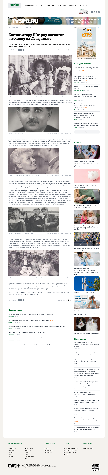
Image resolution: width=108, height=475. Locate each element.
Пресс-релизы (29, 457)
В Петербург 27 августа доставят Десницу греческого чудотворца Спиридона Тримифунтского (84, 115)
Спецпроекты (21, 12)
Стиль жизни (77, 82)
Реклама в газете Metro (70, 448)
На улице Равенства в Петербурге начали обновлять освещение (28, 320)
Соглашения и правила (70, 452)
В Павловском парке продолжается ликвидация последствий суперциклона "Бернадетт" (35, 344)
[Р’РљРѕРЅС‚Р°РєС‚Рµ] (66, 50)
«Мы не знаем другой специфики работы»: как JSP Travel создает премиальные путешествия (86, 410)
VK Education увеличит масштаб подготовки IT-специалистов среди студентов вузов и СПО (86, 361)
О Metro (82, 5)
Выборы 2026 (39, 12)
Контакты (66, 454)
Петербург (39, 5)
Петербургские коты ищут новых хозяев (86, 333)
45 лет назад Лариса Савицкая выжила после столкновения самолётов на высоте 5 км (86, 69)
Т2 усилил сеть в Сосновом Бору (84, 292)
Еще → (87, 132)
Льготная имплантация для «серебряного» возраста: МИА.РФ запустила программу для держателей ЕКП (86, 271)
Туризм (27, 452)
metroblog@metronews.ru (50, 466)
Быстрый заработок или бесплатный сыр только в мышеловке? (85, 206)
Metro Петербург (87, 448)
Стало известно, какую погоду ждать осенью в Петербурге (26, 338)
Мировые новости (78, 90)
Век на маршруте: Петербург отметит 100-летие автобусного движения (30, 314)
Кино (26, 459)
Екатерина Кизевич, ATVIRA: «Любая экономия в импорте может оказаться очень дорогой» (86, 344)
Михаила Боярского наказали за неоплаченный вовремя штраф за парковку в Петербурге (36, 326)
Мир (53, 5)
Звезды (30, 12)
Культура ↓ (73, 5)
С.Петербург (29, 28)
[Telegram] (71, 50)
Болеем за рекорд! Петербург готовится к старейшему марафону (86, 249)
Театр (75, 100)
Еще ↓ (88, 5)
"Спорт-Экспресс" (33, 468)
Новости (76, 119)
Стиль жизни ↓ (62, 5)
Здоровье (28, 450)
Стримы (12, 12)
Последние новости (82, 64)
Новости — (23, 28)
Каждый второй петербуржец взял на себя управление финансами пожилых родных (86, 228)
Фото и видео (29, 448)
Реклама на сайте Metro (70, 450)
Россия (47, 5)
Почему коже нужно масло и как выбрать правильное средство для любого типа (85, 78)
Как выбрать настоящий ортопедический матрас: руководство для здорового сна (86, 313)
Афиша (10, 457)
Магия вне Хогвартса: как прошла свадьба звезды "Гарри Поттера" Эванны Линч (84, 106)
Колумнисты (48, 452)
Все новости (29, 5)
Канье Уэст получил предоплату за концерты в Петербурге (26, 332)
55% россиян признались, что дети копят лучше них (85, 186)
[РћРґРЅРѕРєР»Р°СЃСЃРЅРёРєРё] (68, 50)
